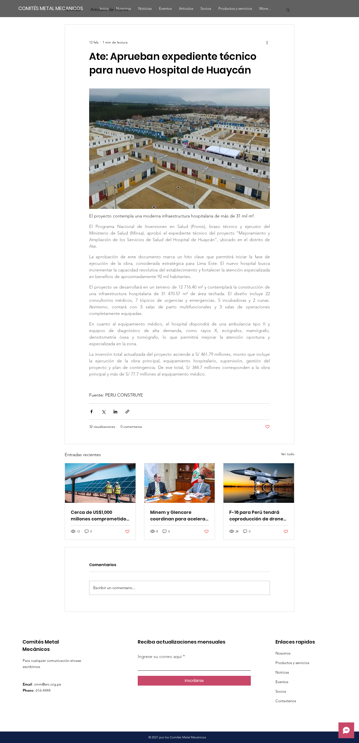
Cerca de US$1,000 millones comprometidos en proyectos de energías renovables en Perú (100, 515)
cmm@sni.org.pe (47, 684)
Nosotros (282, 653)
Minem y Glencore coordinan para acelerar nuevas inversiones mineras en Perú (178, 515)
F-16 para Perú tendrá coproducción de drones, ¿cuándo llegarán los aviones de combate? (258, 515)
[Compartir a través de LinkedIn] (115, 411)
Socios (280, 691)
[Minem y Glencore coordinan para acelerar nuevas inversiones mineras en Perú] (179, 483)
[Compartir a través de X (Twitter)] (103, 411)
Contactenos (285, 701)
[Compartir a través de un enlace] (127, 411)
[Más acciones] (267, 42)
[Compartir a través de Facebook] (91, 411)
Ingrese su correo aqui (160, 656)
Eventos (281, 681)
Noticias (282, 672)
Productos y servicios (292, 662)
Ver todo (287, 454)
